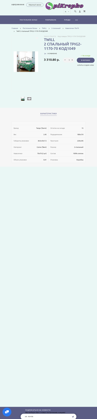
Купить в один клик (85, 65)
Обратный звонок (35, 5)
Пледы (67, 20)
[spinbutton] (68, 60)
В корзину (85, 60)
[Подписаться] (72, 417)
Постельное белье (28, 20)
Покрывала (50, 20)
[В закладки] (37, 38)
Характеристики (48, 114)
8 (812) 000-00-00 (18, 4)
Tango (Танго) (50, 36)
